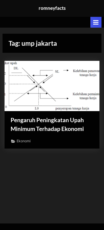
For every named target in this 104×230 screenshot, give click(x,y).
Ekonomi (24, 141)
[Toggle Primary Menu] (95, 22)
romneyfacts (52, 8)
